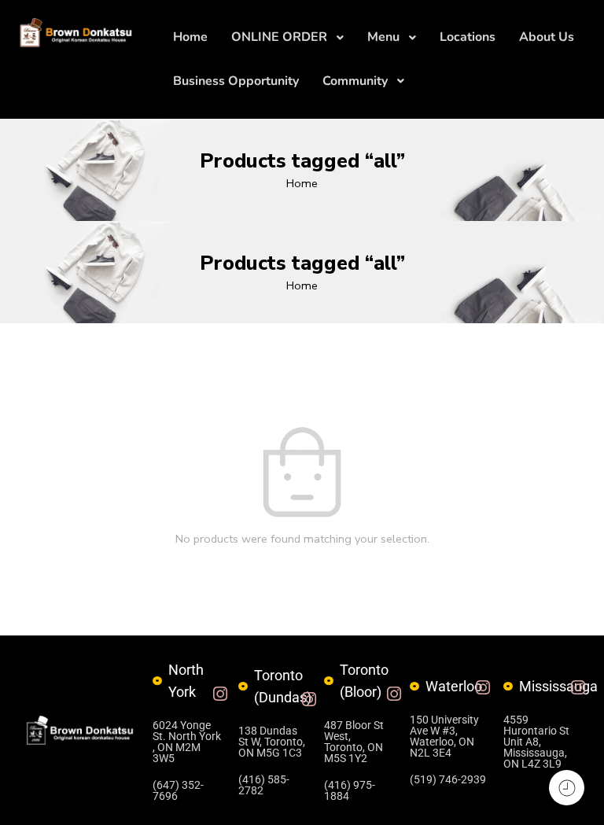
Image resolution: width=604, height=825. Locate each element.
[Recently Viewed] (566, 787)
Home (302, 183)
